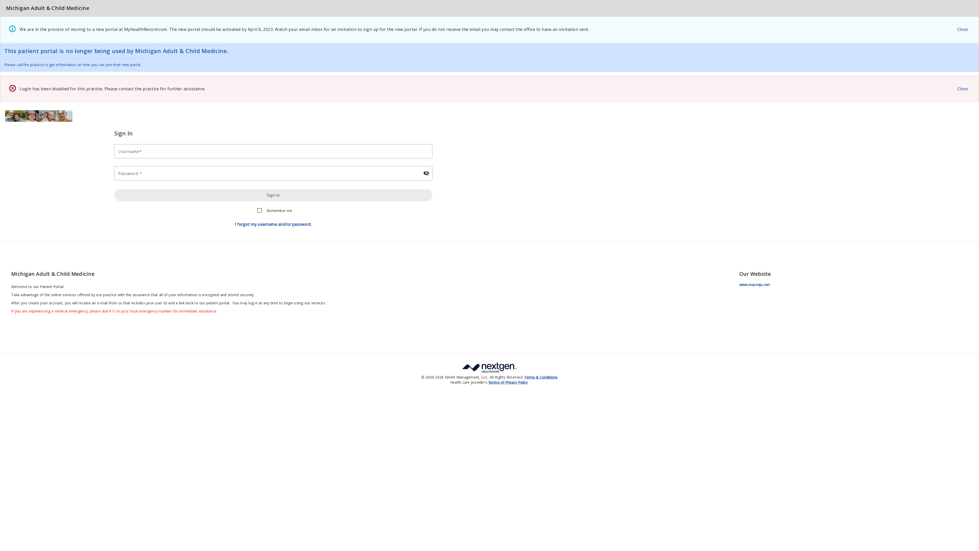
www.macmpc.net (754, 284)
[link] (541, 377)
